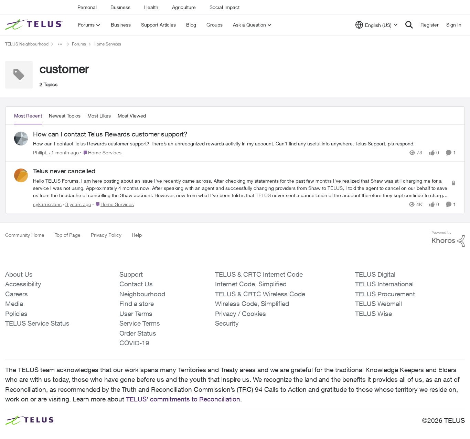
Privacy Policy (106, 235)
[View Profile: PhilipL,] (21, 138)
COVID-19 (134, 343)
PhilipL (40, 152)
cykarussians (47, 204)
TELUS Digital (375, 274)
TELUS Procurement (385, 294)
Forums (79, 44)
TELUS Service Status (37, 323)
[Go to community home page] (34, 24)
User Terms (135, 313)
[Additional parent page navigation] (60, 44)
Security (227, 323)
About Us (19, 274)
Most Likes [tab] (99, 116)
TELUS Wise (373, 313)
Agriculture (184, 7)
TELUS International (384, 284)
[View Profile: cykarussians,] (21, 175)
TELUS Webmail (378, 303)
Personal (87, 7)
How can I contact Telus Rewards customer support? (110, 134)
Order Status (137, 333)
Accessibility (23, 284)
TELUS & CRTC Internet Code (259, 274)
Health (151, 7)
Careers (16, 294)
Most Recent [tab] (28, 116)
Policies (16, 313)
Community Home (24, 235)
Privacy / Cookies (240, 313)
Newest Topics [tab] (65, 116)
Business (120, 7)
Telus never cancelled (64, 171)
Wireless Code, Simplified (252, 303)
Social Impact (224, 7)
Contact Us (136, 284)
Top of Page (68, 235)
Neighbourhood (142, 294)
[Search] (409, 25)
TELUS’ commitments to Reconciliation (183, 399)
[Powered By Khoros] (448, 239)
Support (131, 274)
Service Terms (139, 323)
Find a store (136, 303)
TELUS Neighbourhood (27, 44)
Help (137, 235)
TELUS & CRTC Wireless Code (260, 294)
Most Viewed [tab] (132, 116)
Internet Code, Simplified (251, 284)
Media (14, 303)
